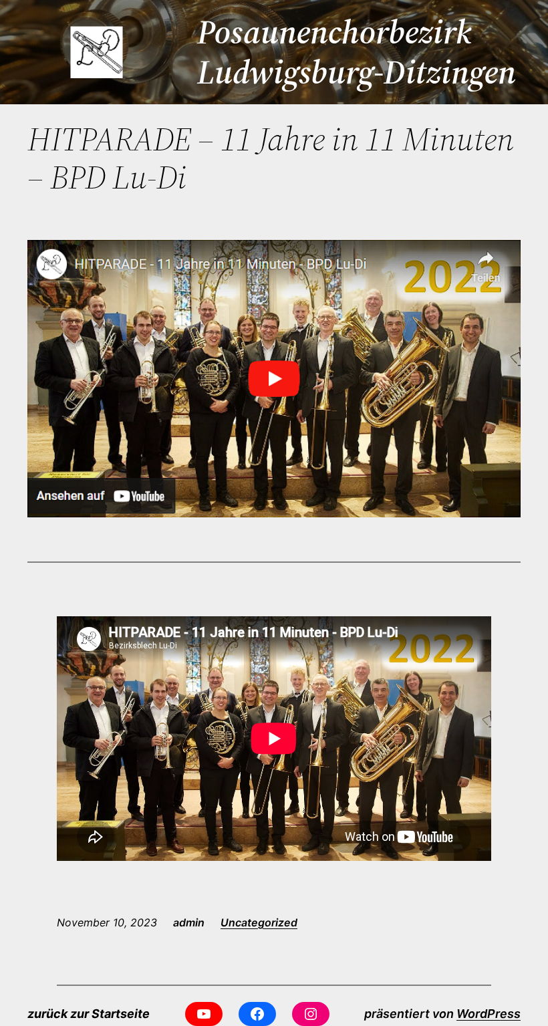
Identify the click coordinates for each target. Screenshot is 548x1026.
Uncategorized (259, 922)
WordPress (488, 1014)
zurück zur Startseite (88, 1014)
